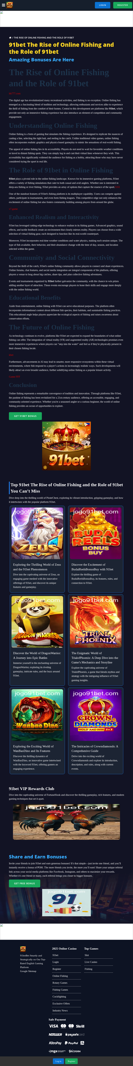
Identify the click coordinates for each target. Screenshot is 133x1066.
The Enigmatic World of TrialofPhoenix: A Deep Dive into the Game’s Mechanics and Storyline (95, 657)
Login (56, 962)
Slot (87, 955)
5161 (117, 187)
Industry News (60, 1010)
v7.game (13, 209)
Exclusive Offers (61, 1003)
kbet (11, 355)
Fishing (88, 969)
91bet (55, 955)
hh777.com (14, 93)
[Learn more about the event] (66, 19)
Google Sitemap (28, 971)
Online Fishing (60, 976)
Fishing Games (60, 989)
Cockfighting (59, 996)
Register (57, 969)
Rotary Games (60, 982)
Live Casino (91, 962)
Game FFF (14, 376)
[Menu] (3, 5)
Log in (58, 1061)
